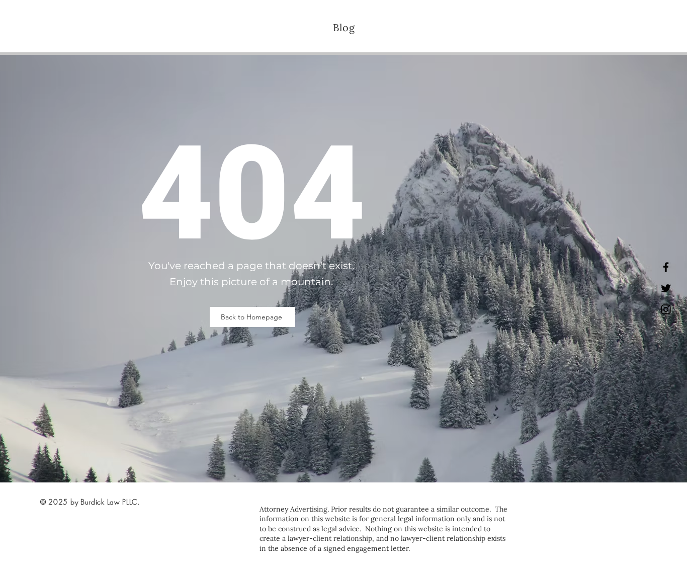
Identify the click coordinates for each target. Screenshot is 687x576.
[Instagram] (665, 309)
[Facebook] (665, 267)
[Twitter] (665, 288)
